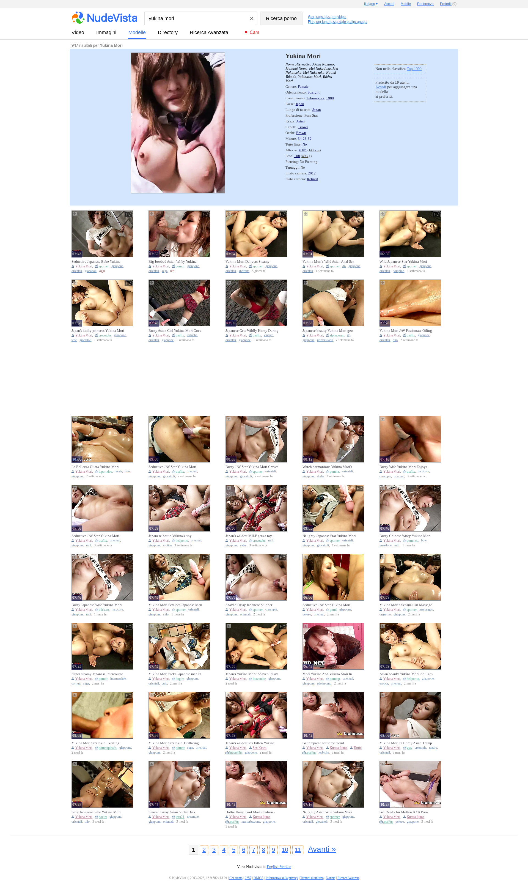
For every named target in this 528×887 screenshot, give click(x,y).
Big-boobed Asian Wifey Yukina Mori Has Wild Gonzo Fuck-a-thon (174, 261)
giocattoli (91, 271)
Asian (300, 121)
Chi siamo (236, 878)
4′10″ (303, 150)
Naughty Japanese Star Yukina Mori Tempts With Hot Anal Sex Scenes (329, 536)
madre (433, 747)
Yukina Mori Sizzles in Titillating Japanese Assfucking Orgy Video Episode (173, 743)
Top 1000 (414, 69)
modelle (137, 32)
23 (305, 139)
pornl (333, 610)
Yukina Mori (83, 266)
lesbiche (192, 335)
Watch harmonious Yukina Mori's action (327, 467)
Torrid (358, 748)
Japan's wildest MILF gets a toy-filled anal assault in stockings (249, 536)
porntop (335, 679)
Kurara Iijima (338, 748)
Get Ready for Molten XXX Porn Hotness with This (404, 812)
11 (298, 849)
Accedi (380, 87)
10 (285, 849)
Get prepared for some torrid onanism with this (323, 743)
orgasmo (385, 614)
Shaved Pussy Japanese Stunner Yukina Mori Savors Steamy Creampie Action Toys (249, 605)
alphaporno (337, 335)
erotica (167, 545)
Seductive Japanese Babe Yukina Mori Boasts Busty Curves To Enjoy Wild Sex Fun (98, 261)
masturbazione (250, 821)
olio (395, 340)
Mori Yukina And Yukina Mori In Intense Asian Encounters (327, 674)
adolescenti (324, 683)
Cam (254, 32)
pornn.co (412, 541)
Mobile (406, 4)
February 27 (315, 98)
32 (310, 139)
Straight (314, 92)
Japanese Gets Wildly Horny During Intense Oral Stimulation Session (252, 330)
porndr (180, 266)
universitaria (325, 340)
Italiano (369, 4)
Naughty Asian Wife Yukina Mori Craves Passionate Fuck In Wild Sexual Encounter (327, 812)
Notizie (330, 878)
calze (243, 545)
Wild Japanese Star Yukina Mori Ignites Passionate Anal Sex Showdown (403, 261)
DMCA (258, 878)
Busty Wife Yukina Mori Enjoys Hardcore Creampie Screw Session (405, 467)
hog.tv (180, 679)
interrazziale (118, 678)
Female (303, 87)
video (78, 32)
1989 (330, 98)
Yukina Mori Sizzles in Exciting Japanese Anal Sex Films (95, 743)
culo (166, 614)
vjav (409, 748)
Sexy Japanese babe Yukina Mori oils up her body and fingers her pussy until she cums (96, 812)
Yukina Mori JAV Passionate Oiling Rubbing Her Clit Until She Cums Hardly (406, 330)
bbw (424, 540)
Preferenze (425, 4)
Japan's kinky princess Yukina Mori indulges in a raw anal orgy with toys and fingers (98, 330)
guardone (386, 545)
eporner (104, 266)
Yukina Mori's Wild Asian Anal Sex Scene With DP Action (328, 261)
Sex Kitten (259, 748)
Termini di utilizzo (312, 878)
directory (168, 32)
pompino (398, 271)
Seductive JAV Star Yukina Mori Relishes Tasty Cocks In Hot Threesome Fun (326, 605)
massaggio (426, 609)
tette (74, 340)
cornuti (76, 683)
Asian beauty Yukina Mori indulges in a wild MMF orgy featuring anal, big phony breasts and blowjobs (406, 674)
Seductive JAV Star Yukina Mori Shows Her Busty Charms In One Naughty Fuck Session (96, 536)
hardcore (423, 471)
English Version (279, 867)
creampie (385, 476)
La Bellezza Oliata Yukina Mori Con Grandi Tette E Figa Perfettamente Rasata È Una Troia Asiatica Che (96, 467)
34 (300, 139)
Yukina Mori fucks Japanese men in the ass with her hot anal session (174, 674)
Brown (303, 127)
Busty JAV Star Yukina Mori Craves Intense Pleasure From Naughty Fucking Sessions (252, 467)
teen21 (180, 817)
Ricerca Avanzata (209, 32)
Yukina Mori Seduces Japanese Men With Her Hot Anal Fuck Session (175, 605)
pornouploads (108, 748)
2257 (248, 878)
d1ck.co (104, 610)
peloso (306, 614)
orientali (77, 271)
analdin (311, 753)
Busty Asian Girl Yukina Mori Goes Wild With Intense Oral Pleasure (174, 330)
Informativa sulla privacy (282, 878)
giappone (117, 266)
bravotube (259, 679)
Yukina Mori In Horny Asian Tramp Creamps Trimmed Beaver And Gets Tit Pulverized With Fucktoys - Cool (406, 743)
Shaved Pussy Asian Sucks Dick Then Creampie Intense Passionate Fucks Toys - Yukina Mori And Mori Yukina (175, 812)
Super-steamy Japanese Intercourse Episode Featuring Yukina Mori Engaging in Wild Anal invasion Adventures (97, 674)
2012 (312, 173)
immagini (106, 32)
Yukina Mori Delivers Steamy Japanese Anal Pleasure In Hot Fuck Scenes (252, 261)
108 (297, 156)
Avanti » (322, 849)
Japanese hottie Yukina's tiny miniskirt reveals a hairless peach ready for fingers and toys (172, 536)
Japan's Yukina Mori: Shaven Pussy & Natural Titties (252, 674)
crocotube (105, 335)
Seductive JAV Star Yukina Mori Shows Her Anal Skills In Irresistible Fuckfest (175, 467)
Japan (300, 104)
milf (88, 545)
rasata (118, 471)
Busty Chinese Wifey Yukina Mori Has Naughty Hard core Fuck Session (405, 536)
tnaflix (180, 335)
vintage (268, 335)
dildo (320, 476)
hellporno (182, 541)
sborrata (244, 271)
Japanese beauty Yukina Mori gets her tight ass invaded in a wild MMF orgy (329, 330)
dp (344, 266)
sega (164, 271)
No (304, 144)
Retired (312, 179)
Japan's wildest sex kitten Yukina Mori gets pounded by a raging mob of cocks (252, 743)
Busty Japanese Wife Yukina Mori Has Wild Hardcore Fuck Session (97, 605)
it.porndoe (105, 471)
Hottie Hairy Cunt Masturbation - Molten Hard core (250, 812)
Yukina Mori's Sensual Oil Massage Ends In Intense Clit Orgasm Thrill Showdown (406, 605)
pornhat (335, 471)
